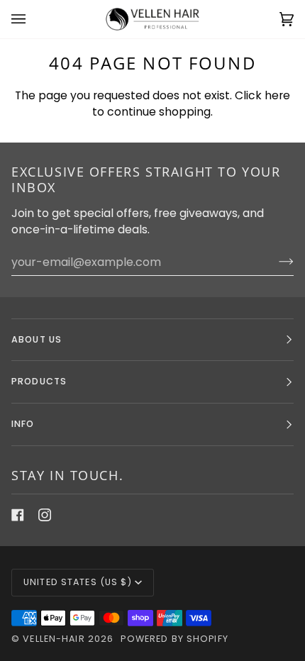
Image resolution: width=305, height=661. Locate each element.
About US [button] (36, 339)
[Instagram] (44, 515)
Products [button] (39, 381)
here (277, 95)
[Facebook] (17, 515)
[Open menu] (32, 19)
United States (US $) (77, 582)
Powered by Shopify (174, 639)
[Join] (275, 261)
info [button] (23, 424)
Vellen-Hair (53, 639)
